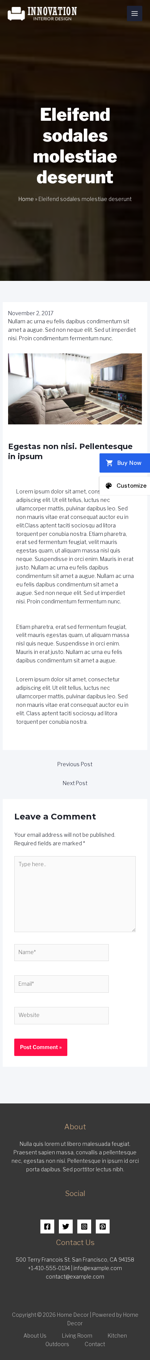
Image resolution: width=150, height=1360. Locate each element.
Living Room (77, 1336)
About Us (35, 1336)
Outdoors (57, 1344)
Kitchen (117, 1336)
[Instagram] (84, 1226)
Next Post (75, 783)
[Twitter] (66, 1226)
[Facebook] (47, 1226)
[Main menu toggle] (135, 14)
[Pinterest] (103, 1226)
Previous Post (74, 764)
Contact (95, 1344)
